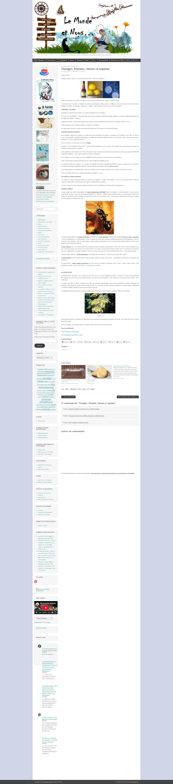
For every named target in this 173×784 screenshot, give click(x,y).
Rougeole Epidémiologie (45, 482)
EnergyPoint (41, 450)
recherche (46, 399)
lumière (40, 392)
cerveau (47, 378)
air (54, 369)
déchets (53, 381)
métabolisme (48, 392)
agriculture (50, 369)
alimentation (41, 371)
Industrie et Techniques (44, 230)
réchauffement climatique (43, 404)
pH (88, 389)
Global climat (41, 421)
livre (38, 392)
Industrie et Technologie (45, 454)
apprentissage (47, 373)
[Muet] (52, 612)
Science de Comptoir (44, 514)
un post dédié (89, 265)
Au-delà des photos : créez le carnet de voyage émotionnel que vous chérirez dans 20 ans (47, 553)
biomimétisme (51, 375)
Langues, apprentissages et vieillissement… (48, 669)
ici (102, 315)
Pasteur (51, 395)
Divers (40, 224)
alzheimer (39, 373)
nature (53, 392)
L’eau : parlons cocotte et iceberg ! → (128, 397)
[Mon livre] (45, 103)
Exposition (39, 390)
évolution (53, 409)
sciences (44, 407)
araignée (53, 373)
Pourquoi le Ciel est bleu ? (45, 512)
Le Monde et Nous (67, 71)
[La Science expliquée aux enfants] (42, 161)
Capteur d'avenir (42, 525)
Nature (72, 60)
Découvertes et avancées (45, 222)
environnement (46, 387)
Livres (128, 60)
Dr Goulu (40, 510)
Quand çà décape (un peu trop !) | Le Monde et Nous (84, 409)
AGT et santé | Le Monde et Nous (78, 422)
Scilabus (40, 495)
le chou (109, 324)
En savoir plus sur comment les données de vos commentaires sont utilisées (112, 473)
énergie (46, 409)
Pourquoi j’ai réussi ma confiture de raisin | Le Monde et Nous (86, 416)
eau (53, 384)
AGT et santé (91, 380)
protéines (51, 397)
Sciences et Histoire (43, 245)
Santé (87, 60)
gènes (49, 390)
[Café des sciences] (44, 75)
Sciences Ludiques (43, 562)
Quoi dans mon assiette (44, 480)
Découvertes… (52, 60)
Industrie (79, 60)
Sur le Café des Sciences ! (42, 590)
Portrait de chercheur (44, 241)
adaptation (40, 369)
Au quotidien (63, 60)
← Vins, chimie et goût (68, 397)
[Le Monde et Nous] (86, 26)
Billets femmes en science (43, 183)
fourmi (84, 389)
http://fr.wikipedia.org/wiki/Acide (70, 331)
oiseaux (46, 394)
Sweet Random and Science (46, 499)
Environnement (103, 60)
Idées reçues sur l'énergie (45, 452)
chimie (40, 381)
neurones (40, 394)
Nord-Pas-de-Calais (117, 60)
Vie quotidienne (74, 66)
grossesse (44, 390)
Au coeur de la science (44, 493)
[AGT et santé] (99, 372)
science (39, 407)
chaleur (53, 378)
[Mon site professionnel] (45, 115)
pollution (45, 397)
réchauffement (46, 402)
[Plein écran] (55, 612)
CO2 (49, 381)
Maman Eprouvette (43, 469)
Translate (47, 622)
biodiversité (41, 375)
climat (46, 381)
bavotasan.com (134, 782)
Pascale (51, 190)
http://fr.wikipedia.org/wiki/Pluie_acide (71, 335)
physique (40, 397)
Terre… (93, 60)
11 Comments (82, 71)
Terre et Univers (42, 247)
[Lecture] (37, 612)
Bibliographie (41, 220)
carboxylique (73, 389)
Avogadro (97, 154)
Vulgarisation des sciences (45, 252)
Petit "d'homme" (42, 239)
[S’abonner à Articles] (35, 582)
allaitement (49, 371)
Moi (134, 60)
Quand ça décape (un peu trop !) (70, 380)
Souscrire (40, 345)
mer (44, 392)
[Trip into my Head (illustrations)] (42, 180)
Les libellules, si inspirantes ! (46, 314)
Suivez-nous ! (41, 628)
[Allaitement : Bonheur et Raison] (42, 141)
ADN (45, 369)
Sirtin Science (42, 497)
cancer (39, 379)
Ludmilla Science (43, 437)
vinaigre (92, 389)
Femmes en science (43, 228)
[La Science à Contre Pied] (45, 128)
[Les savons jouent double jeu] (127, 372)
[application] (46, 607)
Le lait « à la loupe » (48, 742)
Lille (53, 390)
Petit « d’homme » (39, 60)
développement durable (44, 384)
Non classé (41, 234)
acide (66, 389)
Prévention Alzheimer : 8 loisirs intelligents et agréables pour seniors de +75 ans (46, 542)
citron (79, 389)
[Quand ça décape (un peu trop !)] (73, 372)
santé (53, 404)
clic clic (101, 173)
